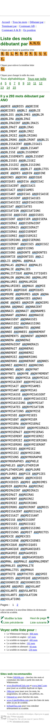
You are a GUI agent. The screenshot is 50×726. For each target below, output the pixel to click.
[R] (31, 55)
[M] (17, 55)
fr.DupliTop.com (14, 706)
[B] (2, 55)
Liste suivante (38, 622)
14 (8, 87)
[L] (12, 55)
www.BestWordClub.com (18, 685)
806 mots (34, 634)
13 (2, 87)
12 (40, 83)
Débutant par (36, 22)
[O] (2, 70)
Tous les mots (19, 22)
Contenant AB (27, 26)
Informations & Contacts (21, 722)
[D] (7, 55)
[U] (40, 55)
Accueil (6, 22)
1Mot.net (11, 691)
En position (29, 30)
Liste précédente (13, 622)
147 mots (32, 637)
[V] (45, 55)
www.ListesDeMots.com (18, 700)
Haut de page (38, 618)
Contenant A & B (11, 30)
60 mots (33, 646)
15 (14, 87)
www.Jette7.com (39, 685)
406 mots (33, 640)
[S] (35, 55)
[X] (2, 60)
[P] (26, 55)
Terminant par (9, 26)
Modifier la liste (13, 618)
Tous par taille (37, 78)
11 (34, 83)
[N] (21, 55)
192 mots (31, 643)
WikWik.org (18, 677)
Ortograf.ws (12, 697)
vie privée (20, 717)
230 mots (33, 650)
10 (28, 83)
